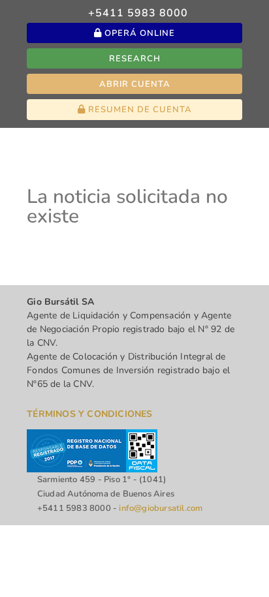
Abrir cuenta (134, 84)
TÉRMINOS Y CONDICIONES (89, 414)
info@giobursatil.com (160, 508)
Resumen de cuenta (139, 109)
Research (135, 59)
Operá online (138, 33)
